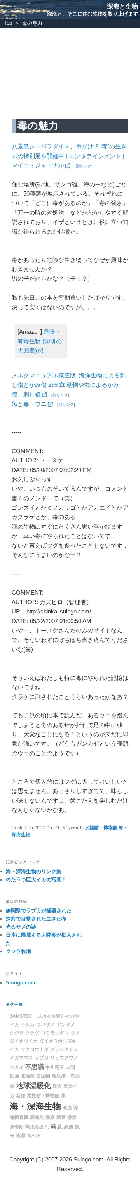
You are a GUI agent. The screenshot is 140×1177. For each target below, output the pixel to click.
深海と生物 (122, 6)
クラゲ (32, 1033)
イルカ (28, 1024)
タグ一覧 (14, 1004)
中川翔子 (55, 1067)
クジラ (17, 1033)
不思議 (34, 1066)
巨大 (57, 1086)
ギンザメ (65, 1024)
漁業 (50, 1117)
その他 (72, 1016)
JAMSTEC (21, 1016)
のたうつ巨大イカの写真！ (36, 879)
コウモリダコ (55, 1033)
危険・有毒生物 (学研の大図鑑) (40, 341)
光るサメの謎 (21, 927)
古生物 (43, 1076)
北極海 (28, 1076)
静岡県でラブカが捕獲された (39, 910)
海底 (67, 1107)
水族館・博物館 (101, 828)
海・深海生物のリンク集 (33, 871)
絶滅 (69, 1127)
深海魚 (37, 1117)
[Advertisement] (70, 68)
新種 (20, 1095)
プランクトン (64, 1049)
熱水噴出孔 (37, 1127)
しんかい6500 (48, 1016)
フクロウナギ (35, 1049)
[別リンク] (84, 166)
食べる (34, 1135)
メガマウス (21, 1057)
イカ (14, 1024)
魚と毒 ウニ (29, 403)
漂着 (61, 1117)
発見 (56, 1126)
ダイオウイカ (24, 1041)
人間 (70, 1067)
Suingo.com (20, 983)
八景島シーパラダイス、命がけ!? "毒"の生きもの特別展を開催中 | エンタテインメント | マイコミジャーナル (69, 156)
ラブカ (42, 1057)
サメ (75, 1033)
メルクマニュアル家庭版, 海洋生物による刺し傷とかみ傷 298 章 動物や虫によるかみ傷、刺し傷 (69, 385)
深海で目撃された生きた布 (36, 919)
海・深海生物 (35, 1106)
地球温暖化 (33, 1085)
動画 (14, 1076)
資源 (20, 1135)
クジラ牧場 (18, 951)
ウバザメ (45, 1024)
